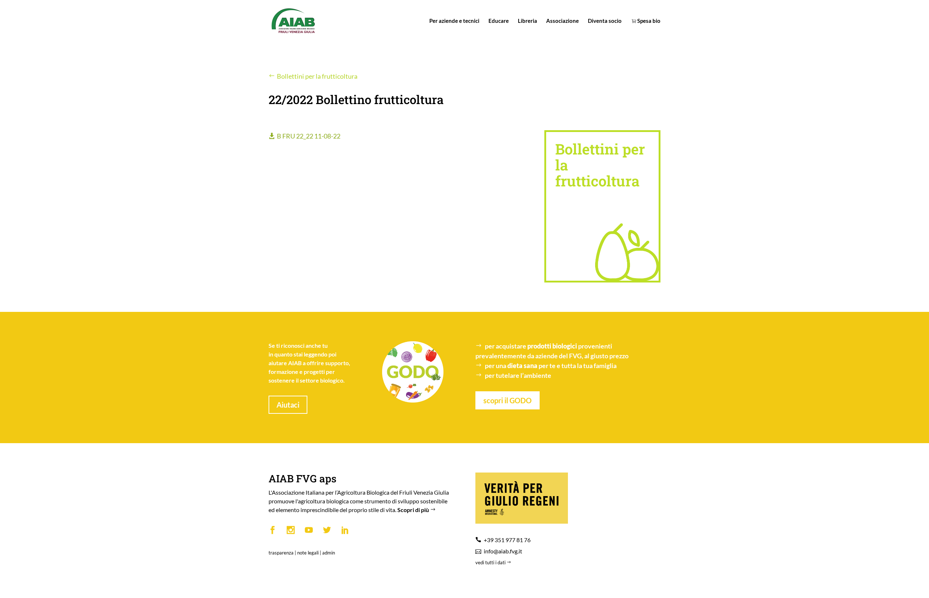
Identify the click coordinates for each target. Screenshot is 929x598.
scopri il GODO (507, 400)
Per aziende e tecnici (454, 21)
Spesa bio (648, 21)
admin (328, 553)
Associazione (562, 21)
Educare (498, 21)
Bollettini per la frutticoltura (317, 76)
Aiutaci (288, 404)
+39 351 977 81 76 (507, 539)
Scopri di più (413, 509)
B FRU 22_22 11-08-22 (308, 136)
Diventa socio (605, 21)
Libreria (527, 21)
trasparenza (281, 553)
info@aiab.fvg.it (503, 551)
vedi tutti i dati (491, 562)
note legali (308, 553)
